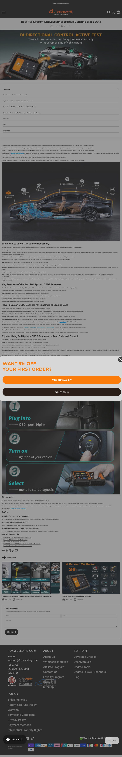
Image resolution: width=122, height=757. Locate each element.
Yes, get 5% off (61, 379)
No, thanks (62, 391)
